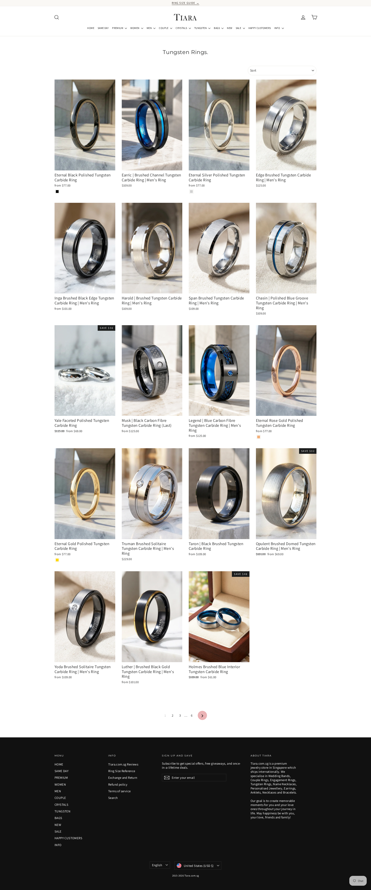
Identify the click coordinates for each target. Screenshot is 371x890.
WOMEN (135, 28)
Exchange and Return (122, 778)
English (157, 865)
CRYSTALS (182, 28)
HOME (90, 28)
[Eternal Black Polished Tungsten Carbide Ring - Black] (57, 191)
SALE (239, 28)
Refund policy (117, 784)
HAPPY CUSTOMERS (259, 28)
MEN (149, 28)
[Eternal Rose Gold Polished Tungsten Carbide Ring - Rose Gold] (258, 437)
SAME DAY (103, 28)
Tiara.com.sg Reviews (123, 764)
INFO (277, 28)
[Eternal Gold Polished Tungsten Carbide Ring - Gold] (57, 560)
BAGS (217, 28)
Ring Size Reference (121, 771)
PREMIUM (118, 28)
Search (113, 798)
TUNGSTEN (200, 28)
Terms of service (119, 791)
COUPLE (164, 28)
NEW (229, 28)
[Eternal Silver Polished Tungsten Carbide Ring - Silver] (191, 191)
